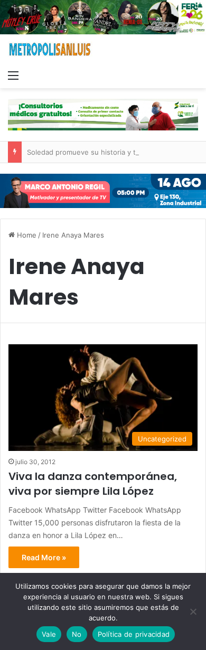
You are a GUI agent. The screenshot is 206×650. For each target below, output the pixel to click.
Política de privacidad (134, 634)
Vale (49, 634)
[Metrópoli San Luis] (50, 49)
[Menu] (13, 75)
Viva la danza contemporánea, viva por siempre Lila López (92, 483)
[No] (193, 611)
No (77, 634)
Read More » (44, 557)
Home (25, 235)
